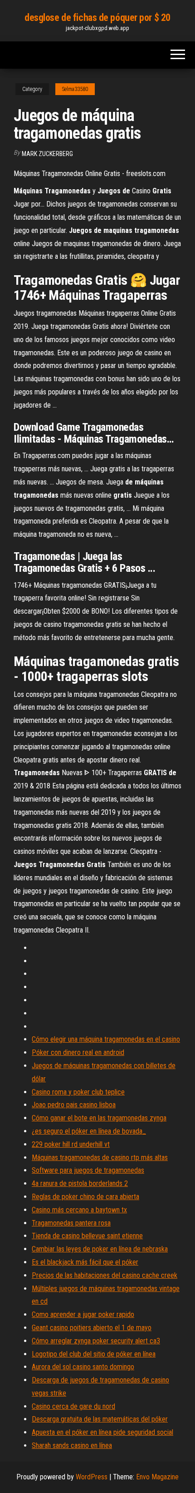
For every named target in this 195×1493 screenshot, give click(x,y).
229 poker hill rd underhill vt (71, 1144)
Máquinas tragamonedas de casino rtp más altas (100, 1157)
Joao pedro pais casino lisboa (74, 1104)
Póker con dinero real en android (78, 1052)
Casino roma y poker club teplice (78, 1092)
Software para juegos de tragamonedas (88, 1170)
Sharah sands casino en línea (72, 1445)
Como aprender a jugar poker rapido (83, 1314)
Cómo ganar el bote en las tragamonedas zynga (99, 1118)
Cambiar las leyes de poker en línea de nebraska (100, 1249)
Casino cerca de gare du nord (73, 1406)
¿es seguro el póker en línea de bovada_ (89, 1131)
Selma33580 (75, 89)
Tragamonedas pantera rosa (71, 1223)
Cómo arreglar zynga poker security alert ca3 (96, 1341)
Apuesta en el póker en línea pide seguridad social (102, 1432)
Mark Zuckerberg (47, 153)
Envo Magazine (157, 1477)
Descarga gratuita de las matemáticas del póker (100, 1419)
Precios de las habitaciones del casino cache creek (104, 1275)
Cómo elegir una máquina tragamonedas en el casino (106, 1039)
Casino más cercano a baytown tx (79, 1209)
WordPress (91, 1477)
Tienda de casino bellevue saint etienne (87, 1235)
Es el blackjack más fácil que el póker (85, 1262)
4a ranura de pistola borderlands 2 (80, 1183)
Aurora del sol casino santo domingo (83, 1366)
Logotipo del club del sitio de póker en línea (94, 1354)
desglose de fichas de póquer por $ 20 (97, 17)
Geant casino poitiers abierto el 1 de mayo (91, 1327)
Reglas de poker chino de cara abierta (85, 1196)
